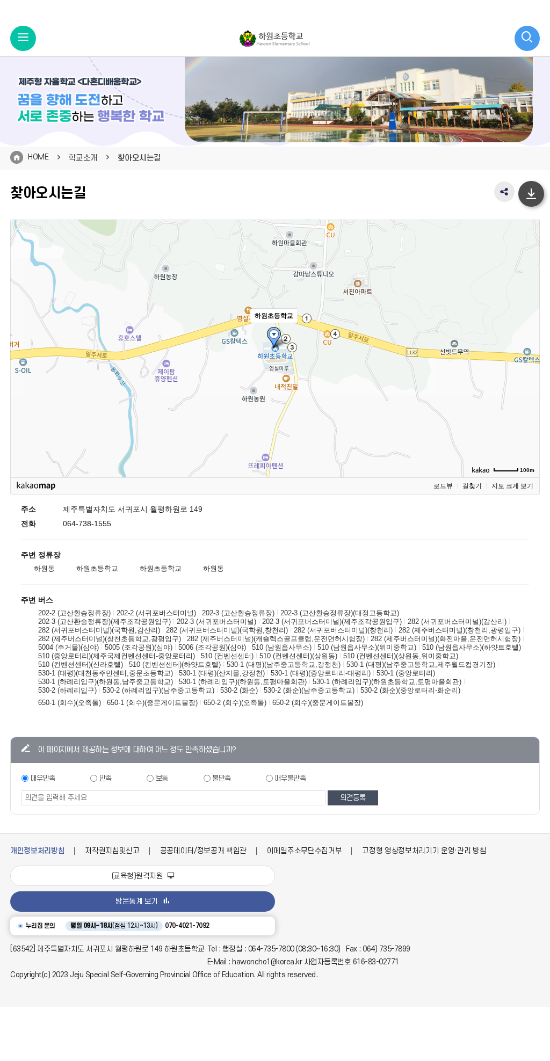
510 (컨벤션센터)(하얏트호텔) (175, 664)
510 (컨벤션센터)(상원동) (298, 656)
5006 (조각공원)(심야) (212, 647)
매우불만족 (290, 778)
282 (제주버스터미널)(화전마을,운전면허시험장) (445, 639)
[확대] (526, 329)
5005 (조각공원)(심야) (138, 647)
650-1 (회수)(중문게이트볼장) (152, 703)
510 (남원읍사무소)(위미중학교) (366, 647)
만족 (105, 778)
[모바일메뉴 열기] (23, 39)
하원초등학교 (97, 568)
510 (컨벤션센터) (227, 656)
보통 (162, 778)
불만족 (221, 778)
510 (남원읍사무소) (282, 647)
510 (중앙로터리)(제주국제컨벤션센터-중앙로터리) (116, 656)
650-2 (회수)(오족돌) (235, 703)
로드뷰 (443, 486)
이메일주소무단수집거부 (304, 851)
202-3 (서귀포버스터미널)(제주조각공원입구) (332, 621)
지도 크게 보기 (512, 486)
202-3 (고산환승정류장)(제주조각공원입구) (104, 621)
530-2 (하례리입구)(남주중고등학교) (158, 690)
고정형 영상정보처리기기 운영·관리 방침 (424, 851)
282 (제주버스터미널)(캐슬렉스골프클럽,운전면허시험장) (276, 639)
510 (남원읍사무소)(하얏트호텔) (471, 647)
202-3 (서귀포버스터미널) (216, 621)
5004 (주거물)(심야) (68, 647)
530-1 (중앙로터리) (406, 673)
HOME (38, 157)
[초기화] (526, 367)
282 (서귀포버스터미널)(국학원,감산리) (99, 630)
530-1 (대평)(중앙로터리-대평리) (321, 673)
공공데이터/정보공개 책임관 (203, 851)
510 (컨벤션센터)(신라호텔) (80, 664)
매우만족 (43, 778)
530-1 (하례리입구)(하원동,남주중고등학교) (105, 682)
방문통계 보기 (136, 901)
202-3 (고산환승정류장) (238, 613)
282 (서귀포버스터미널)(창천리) (343, 630)
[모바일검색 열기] (527, 39)
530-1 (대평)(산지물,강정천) (222, 673)
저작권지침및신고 (112, 851)
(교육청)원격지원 (138, 876)
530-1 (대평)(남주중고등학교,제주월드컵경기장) (420, 664)
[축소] (526, 347)
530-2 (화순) (239, 690)
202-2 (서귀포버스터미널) (156, 613)
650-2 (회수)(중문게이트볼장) (317, 703)
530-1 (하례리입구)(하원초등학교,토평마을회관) (387, 682)
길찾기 (472, 486)
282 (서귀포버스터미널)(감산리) (457, 621)
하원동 (44, 568)
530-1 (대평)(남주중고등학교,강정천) (284, 664)
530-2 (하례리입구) (67, 690)
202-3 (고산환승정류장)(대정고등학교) (339, 613)
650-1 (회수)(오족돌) (69, 703)
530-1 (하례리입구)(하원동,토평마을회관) (243, 682)
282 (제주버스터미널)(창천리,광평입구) (459, 630)
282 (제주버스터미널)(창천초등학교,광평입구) (109, 639)
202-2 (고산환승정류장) (74, 613)
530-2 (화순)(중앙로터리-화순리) (410, 690)
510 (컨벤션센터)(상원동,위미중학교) (400, 656)
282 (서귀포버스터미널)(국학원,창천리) (227, 630)
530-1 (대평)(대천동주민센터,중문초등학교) (105, 673)
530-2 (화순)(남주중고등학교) (309, 690)
